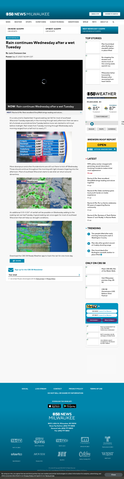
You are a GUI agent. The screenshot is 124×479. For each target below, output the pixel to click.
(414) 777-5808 (69, 426)
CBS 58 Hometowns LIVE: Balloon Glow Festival (108, 292)
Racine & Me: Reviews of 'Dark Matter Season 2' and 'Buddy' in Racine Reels (101, 216)
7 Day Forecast (102, 117)
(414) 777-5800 (67, 428)
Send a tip (95, 14)
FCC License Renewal (54, 470)
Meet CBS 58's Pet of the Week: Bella (109, 270)
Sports (29, 22)
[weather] (90, 108)
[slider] (12, 95)
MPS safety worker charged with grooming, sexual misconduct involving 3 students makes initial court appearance (99, 167)
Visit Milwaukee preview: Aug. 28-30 (108, 280)
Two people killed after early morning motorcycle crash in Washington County (102, 235)
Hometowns (41, 22)
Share (18, 261)
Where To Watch (111, 14)
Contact (57, 389)
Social (25, 389)
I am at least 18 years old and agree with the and (32, 279)
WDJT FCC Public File (42, 470)
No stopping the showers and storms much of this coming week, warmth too (108, 61)
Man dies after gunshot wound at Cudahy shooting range (103, 244)
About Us (104, 22)
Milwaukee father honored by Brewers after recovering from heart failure (108, 77)
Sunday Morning (57, 22)
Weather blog (13, 38)
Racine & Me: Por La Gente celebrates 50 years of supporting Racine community (101, 205)
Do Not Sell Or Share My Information (65, 393)
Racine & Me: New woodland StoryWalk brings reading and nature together (101, 180)
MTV (94, 22)
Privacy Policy (51, 279)
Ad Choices (84, 470)
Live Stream (40, 389)
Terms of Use (40, 279)
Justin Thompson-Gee (17, 53)
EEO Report (62, 470)
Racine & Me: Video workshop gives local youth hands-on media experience (100, 193)
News (8, 22)
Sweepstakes (73, 22)
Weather (18, 22)
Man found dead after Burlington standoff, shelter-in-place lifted (108, 47)
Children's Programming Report (73, 470)
